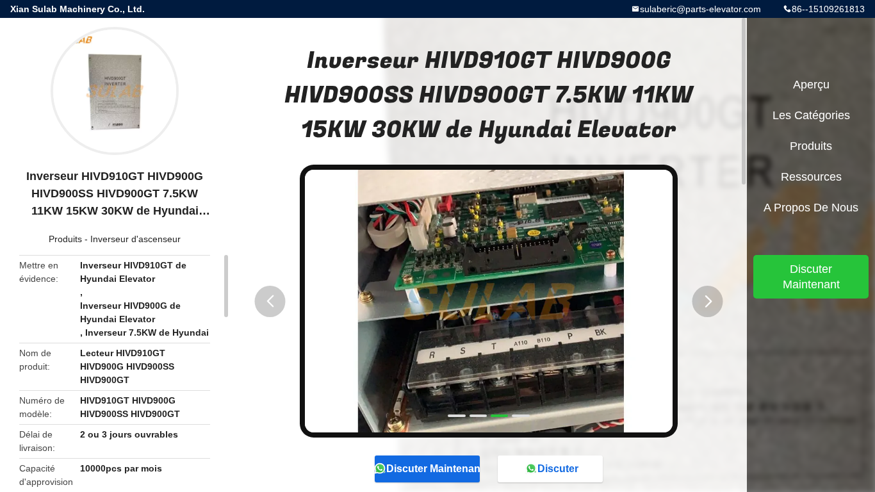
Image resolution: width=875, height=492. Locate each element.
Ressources (811, 176)
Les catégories (811, 115)
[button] (270, 301)
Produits (65, 239)
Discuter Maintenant (433, 468)
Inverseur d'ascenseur (135, 239)
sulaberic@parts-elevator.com (700, 9)
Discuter (557, 468)
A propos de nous (811, 207)
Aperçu (811, 84)
